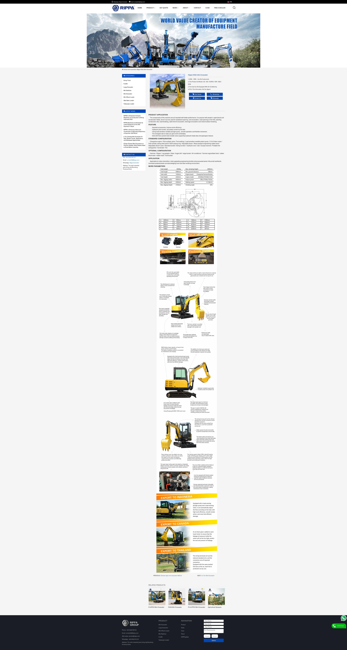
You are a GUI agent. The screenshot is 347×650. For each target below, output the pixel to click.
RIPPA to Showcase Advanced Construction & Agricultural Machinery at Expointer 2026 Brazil (134, 131)
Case (182, 631)
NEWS (175, 8)
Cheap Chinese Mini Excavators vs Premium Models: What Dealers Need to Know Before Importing (134, 145)
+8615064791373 (134, 639)
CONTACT (197, 8)
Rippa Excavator (134, 163)
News (182, 628)
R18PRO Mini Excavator (156, 607)
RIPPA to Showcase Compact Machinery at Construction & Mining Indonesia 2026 (134, 117)
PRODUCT (150, 8)
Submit (214, 640)
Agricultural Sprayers (214, 607)
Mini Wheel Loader (129, 97)
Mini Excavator (132, 69)
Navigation (186, 621)
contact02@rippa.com (133, 160)
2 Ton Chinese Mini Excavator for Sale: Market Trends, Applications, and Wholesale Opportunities (133, 138)
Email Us (197, 98)
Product (183, 625)
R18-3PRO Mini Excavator (196, 607)
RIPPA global (185, 637)
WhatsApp (120, 2)
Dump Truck (127, 80)
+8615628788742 (130, 157)
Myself (215, 636)
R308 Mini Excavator (175, 607)
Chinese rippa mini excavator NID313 (171, 575)
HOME (140, 8)
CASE (207, 8)
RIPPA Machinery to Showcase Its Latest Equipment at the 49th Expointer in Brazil (133, 124)
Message (215, 98)
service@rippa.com (134, 636)
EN (230, 2)
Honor (183, 634)
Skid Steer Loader (129, 100)
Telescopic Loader (129, 104)
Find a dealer (219, 8)
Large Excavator (128, 87)
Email (138, 2)
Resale (207, 636)
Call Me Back (340, 625)
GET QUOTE (164, 8)
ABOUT (185, 8)
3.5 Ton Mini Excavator (207, 575)
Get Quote (197, 94)
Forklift (126, 84)
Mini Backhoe (127, 90)
